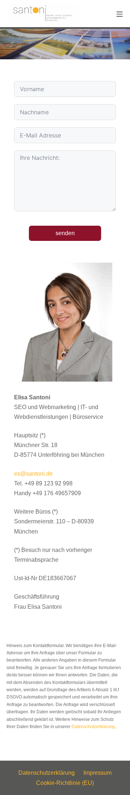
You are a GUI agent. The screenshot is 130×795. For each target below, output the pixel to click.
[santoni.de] (43, 14)
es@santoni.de (33, 474)
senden (65, 233)
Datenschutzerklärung (93, 726)
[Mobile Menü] (119, 13)
